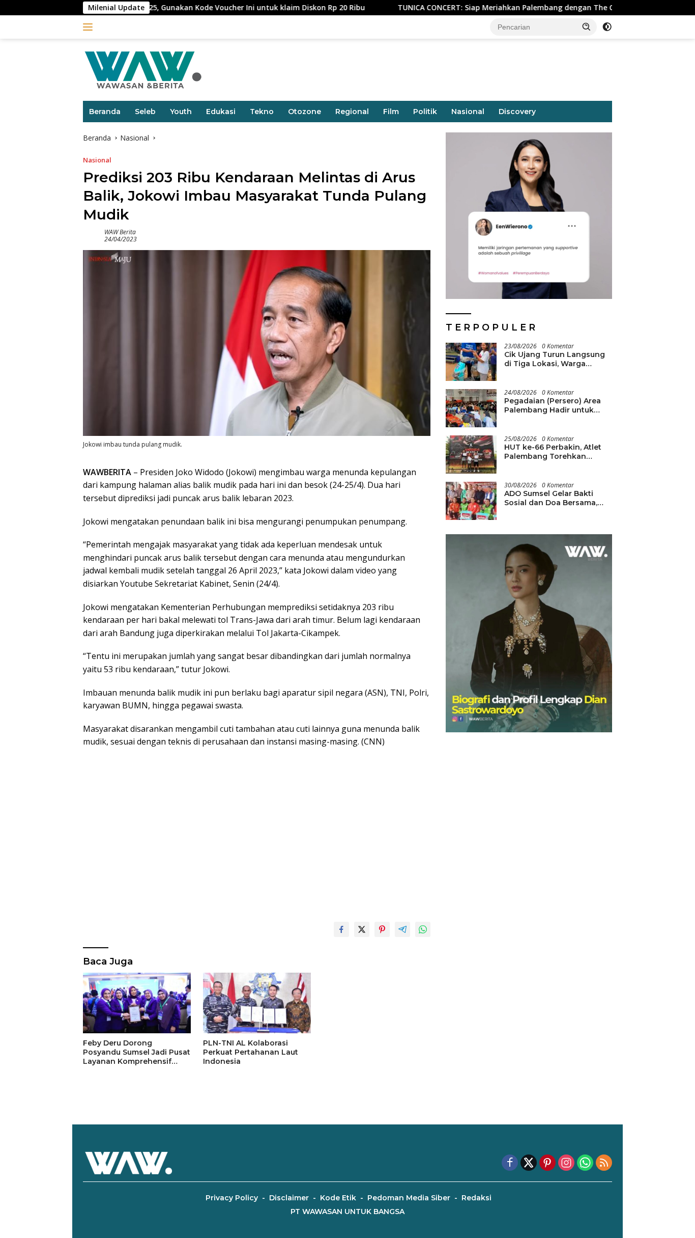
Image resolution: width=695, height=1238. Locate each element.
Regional (352, 111)
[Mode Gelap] (607, 27)
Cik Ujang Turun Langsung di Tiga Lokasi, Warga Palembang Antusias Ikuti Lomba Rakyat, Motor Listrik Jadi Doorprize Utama (557, 359)
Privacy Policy (232, 1197)
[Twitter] (528, 1163)
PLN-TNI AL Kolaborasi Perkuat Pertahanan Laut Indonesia (250, 1052)
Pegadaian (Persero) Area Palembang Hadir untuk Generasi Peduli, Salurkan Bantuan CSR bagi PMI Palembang (552, 405)
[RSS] (604, 1163)
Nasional (467, 111)
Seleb (145, 111)
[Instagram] (566, 1163)
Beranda (105, 111)
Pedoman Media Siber (408, 1197)
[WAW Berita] (143, 69)
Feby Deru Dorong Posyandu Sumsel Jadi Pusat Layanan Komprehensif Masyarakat (136, 1052)
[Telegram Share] (402, 929)
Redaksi (476, 1197)
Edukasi (221, 111)
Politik (425, 111)
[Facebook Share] (341, 929)
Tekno (262, 111)
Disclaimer (289, 1197)
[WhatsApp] (585, 1163)
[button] (586, 26)
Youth (181, 111)
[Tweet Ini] (361, 929)
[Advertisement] (256, 830)
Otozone (304, 111)
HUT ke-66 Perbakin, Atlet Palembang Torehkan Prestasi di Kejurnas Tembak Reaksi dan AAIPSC (558, 452)
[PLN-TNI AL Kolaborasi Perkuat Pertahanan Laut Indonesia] (257, 1003)
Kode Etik (338, 1197)
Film (391, 111)
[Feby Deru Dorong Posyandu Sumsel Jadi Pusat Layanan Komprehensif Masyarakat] (137, 1003)
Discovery (517, 111)
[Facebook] (510, 1163)
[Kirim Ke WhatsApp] (422, 929)
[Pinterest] (547, 1163)
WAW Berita (120, 232)
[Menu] (90, 27)
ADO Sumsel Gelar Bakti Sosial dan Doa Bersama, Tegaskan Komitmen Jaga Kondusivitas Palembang (553, 498)
